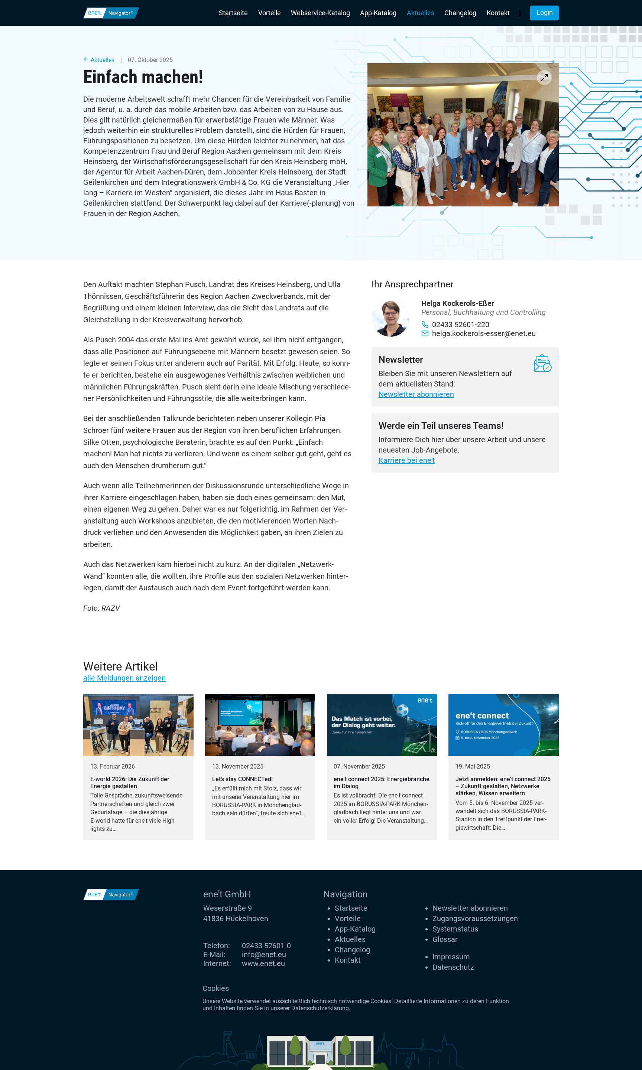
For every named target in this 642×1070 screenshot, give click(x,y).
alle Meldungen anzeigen (124, 677)
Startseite (233, 13)
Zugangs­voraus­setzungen (475, 918)
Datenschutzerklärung (320, 1008)
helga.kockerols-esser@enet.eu (484, 333)
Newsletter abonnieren (416, 394)
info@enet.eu (264, 954)
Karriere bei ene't (407, 460)
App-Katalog (378, 13)
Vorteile (269, 13)
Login (544, 12)
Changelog (460, 13)
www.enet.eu (263, 963)
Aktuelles (420, 13)
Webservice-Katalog (320, 13)
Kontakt (498, 13)
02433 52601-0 (266, 945)
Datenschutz (453, 967)
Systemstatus (455, 928)
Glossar (445, 939)
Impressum (451, 956)
